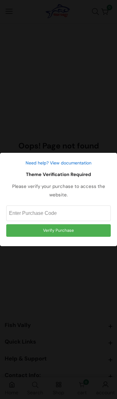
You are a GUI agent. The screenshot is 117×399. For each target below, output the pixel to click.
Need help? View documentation (58, 163)
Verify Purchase (58, 230)
